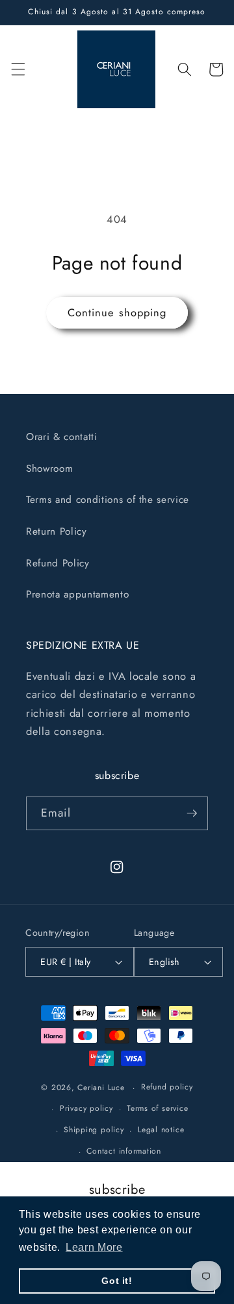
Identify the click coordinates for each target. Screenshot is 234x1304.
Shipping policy (94, 1129)
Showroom (49, 468)
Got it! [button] (117, 1280)
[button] (17, 69)
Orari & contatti (62, 437)
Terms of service (157, 1108)
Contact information (123, 1151)
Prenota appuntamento (77, 594)
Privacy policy (86, 1108)
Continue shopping (117, 312)
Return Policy (56, 531)
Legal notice (161, 1129)
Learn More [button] (94, 1247)
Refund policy (167, 1087)
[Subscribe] (191, 813)
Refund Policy (58, 563)
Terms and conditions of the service (107, 500)
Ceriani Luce (100, 1087)
